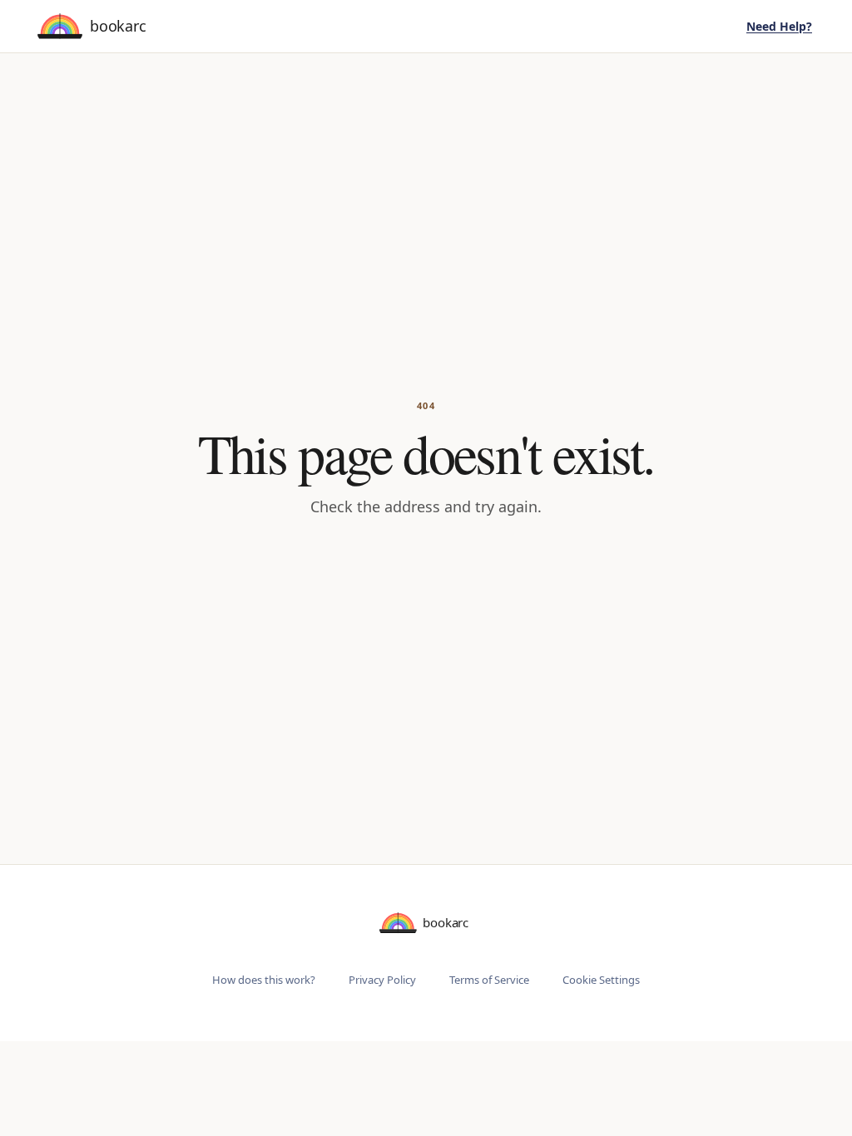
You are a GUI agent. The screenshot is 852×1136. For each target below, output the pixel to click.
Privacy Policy (382, 979)
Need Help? (779, 26)
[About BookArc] (94, 26)
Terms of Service (489, 979)
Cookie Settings (601, 979)
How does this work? (263, 979)
